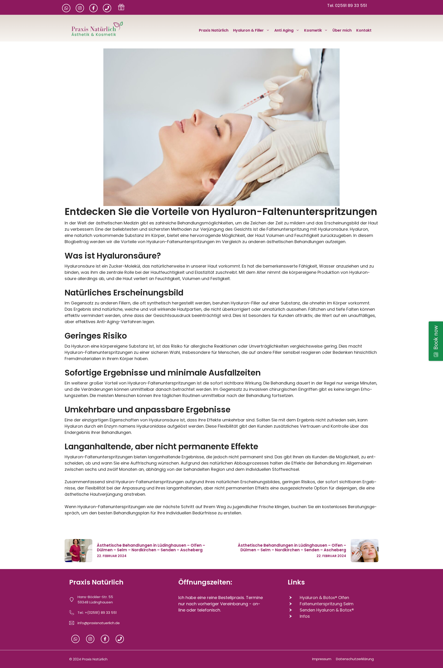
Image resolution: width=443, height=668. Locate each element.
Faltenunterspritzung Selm (326, 604)
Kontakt (363, 30)
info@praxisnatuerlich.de (99, 622)
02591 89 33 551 (351, 5)
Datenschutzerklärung (355, 658)
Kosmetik (313, 30)
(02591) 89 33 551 (102, 612)
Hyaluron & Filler (248, 30)
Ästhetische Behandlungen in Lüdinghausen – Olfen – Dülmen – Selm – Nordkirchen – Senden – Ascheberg (151, 548)
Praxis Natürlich (213, 30)
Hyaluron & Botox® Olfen (324, 597)
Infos (305, 616)
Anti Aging (283, 30)
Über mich (342, 30)
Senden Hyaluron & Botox (327, 610)
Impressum (321, 658)
